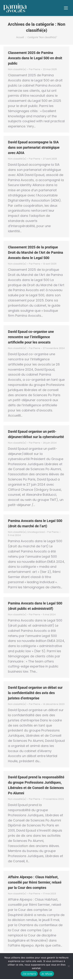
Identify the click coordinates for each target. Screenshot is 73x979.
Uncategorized (36, 532)
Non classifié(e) (17, 69)
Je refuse (46, 973)
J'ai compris (29, 973)
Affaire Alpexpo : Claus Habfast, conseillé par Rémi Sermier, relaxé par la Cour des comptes (34, 882)
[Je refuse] (68, 966)
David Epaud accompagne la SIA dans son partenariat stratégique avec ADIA (34, 147)
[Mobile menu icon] (65, 8)
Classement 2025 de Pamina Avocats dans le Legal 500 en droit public (35, 58)
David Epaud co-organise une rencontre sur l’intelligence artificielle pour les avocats (31, 336)
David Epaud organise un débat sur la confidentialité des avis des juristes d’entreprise (35, 692)
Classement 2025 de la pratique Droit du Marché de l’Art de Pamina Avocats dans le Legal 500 (35, 252)
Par (34, 69)
